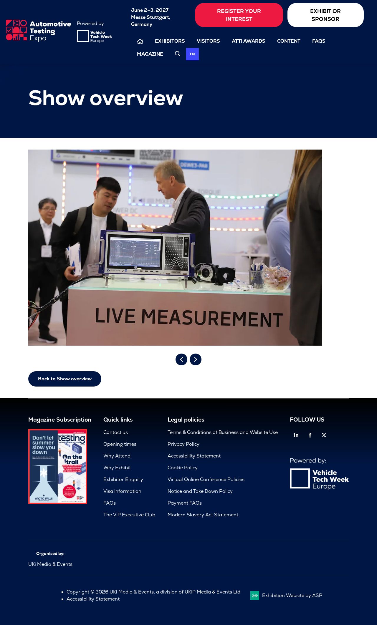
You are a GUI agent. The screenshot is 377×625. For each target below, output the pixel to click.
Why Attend (116, 456)
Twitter (324, 435)
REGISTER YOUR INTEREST (239, 15)
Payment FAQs (185, 503)
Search (177, 53)
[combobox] (192, 54)
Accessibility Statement (194, 456)
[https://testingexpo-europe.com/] (38, 40)
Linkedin (296, 435)
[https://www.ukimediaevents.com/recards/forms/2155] (57, 502)
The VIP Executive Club (129, 515)
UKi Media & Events (50, 564)
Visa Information (122, 491)
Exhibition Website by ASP (292, 595)
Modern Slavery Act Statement (203, 515)
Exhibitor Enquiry (123, 479)
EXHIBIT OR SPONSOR (325, 15)
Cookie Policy (183, 468)
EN (192, 54)
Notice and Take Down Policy (200, 491)
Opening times (119, 444)
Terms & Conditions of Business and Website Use (223, 432)
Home (140, 41)
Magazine (150, 54)
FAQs (318, 41)
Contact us (115, 432)
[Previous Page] (181, 359)
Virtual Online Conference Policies (206, 479)
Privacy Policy (183, 444)
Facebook (310, 435)
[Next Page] (195, 359)
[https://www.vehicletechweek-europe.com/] (94, 41)
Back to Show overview (65, 379)
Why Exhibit (117, 468)
